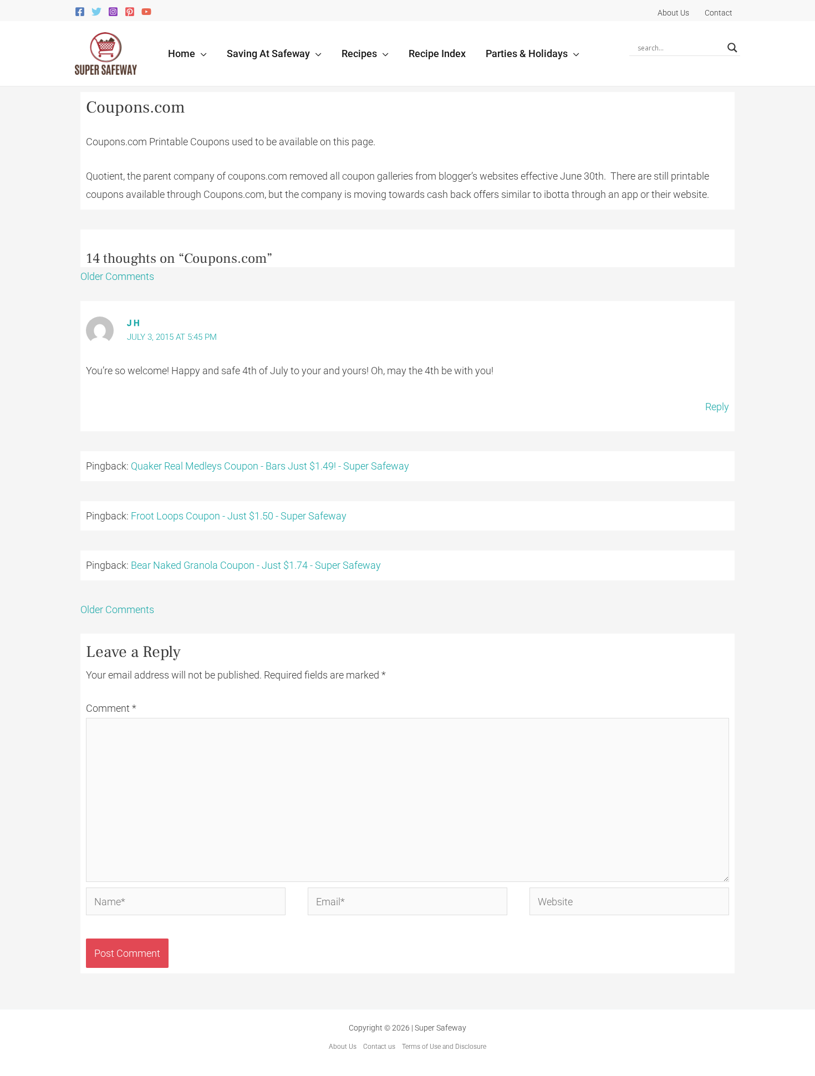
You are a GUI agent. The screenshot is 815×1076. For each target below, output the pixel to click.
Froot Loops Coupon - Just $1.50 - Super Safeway (239, 516)
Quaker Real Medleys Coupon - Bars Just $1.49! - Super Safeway (270, 466)
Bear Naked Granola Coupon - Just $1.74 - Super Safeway (256, 565)
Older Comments (117, 276)
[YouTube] (146, 12)
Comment (111, 708)
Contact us (379, 1046)
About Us (342, 1046)
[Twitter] (96, 12)
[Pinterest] (130, 12)
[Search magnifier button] (732, 47)
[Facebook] (80, 12)
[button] (201, 53)
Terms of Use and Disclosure (444, 1046)
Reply (717, 406)
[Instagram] (113, 12)
